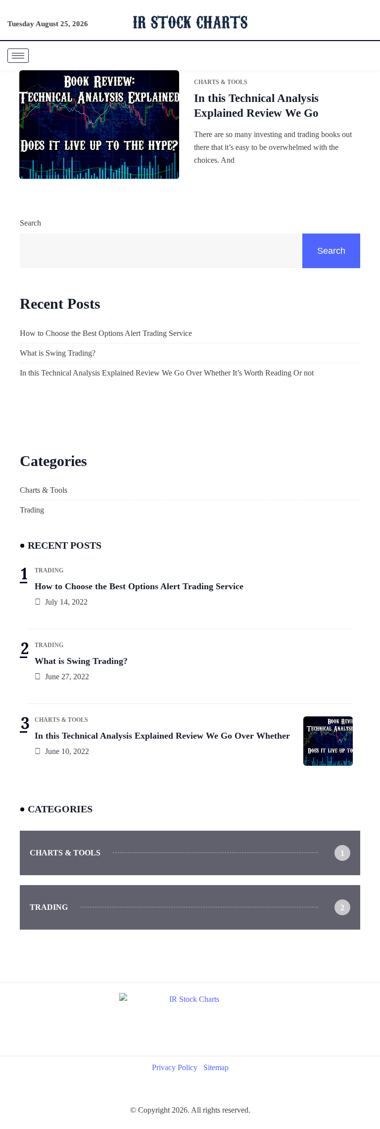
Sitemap (216, 1067)
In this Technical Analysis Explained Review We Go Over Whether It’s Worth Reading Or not (167, 373)
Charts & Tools (43, 490)
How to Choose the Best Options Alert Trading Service (106, 333)
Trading (32, 510)
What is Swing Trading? (57, 353)
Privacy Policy (174, 1067)
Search (30, 223)
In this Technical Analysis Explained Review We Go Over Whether (162, 736)
